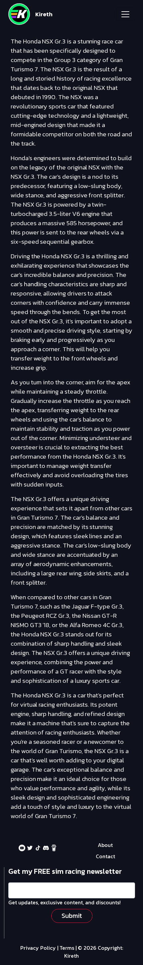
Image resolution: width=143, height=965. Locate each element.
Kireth (44, 14)
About (105, 845)
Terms (67, 948)
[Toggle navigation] (125, 14)
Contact (105, 856)
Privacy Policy (38, 948)
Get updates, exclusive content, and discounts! (64, 902)
